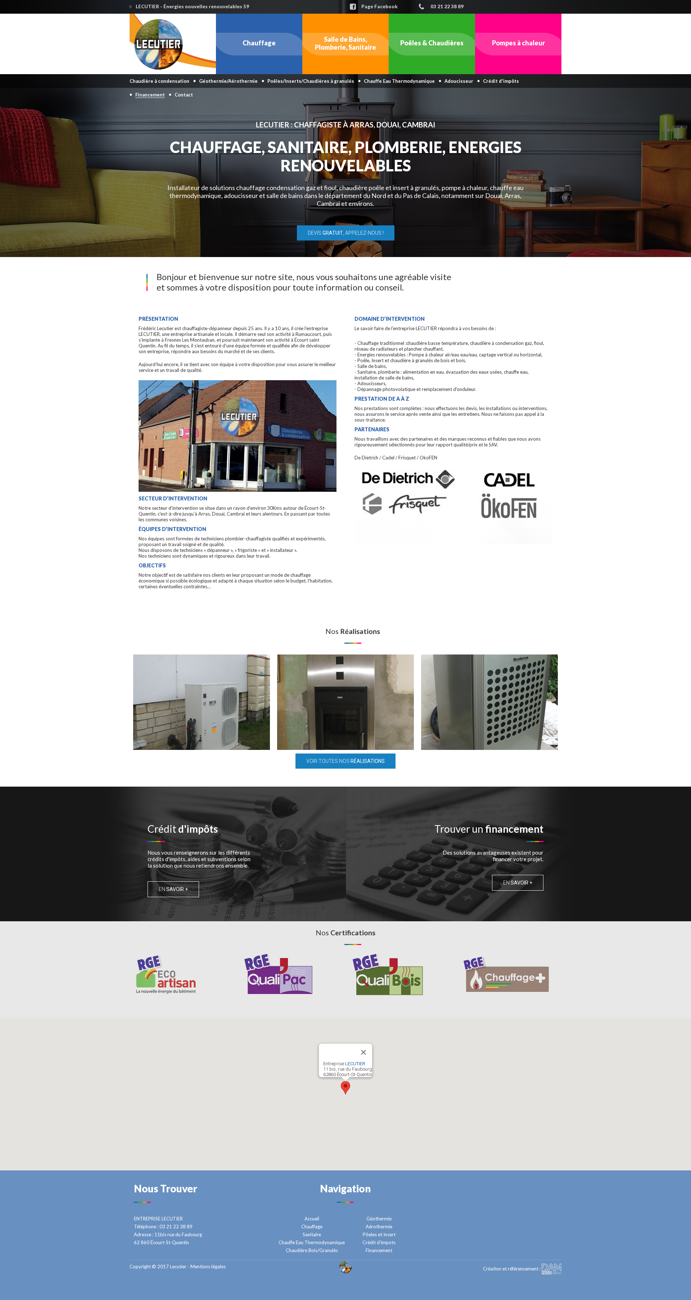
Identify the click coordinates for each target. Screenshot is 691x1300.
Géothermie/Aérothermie (228, 81)
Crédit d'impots (379, 1242)
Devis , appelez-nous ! (346, 233)
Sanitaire (312, 1234)
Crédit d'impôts (501, 81)
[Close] (363, 1052)
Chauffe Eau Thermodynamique (399, 81)
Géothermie (379, 1219)
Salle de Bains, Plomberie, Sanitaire (345, 43)
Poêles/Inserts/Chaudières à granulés (310, 81)
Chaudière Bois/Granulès (312, 1250)
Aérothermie (379, 1226)
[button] (345, 1087)
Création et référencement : (512, 1269)
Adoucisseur (458, 81)
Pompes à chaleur (518, 43)
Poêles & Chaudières (432, 43)
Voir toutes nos (345, 761)
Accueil (311, 1219)
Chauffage (259, 43)
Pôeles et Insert (379, 1234)
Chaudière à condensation (159, 81)
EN (173, 889)
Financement (379, 1250)
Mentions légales (208, 1266)
